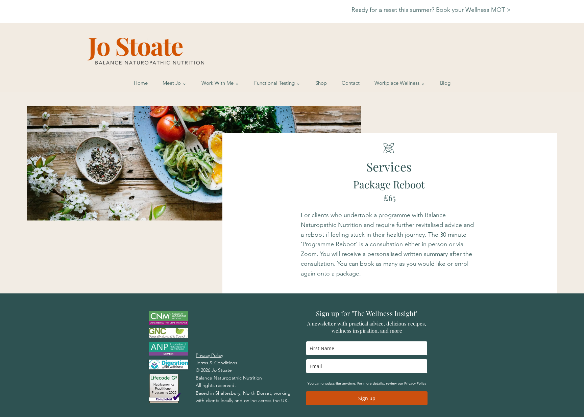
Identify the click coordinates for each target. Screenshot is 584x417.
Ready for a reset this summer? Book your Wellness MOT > (431, 10)
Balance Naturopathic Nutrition (229, 378)
